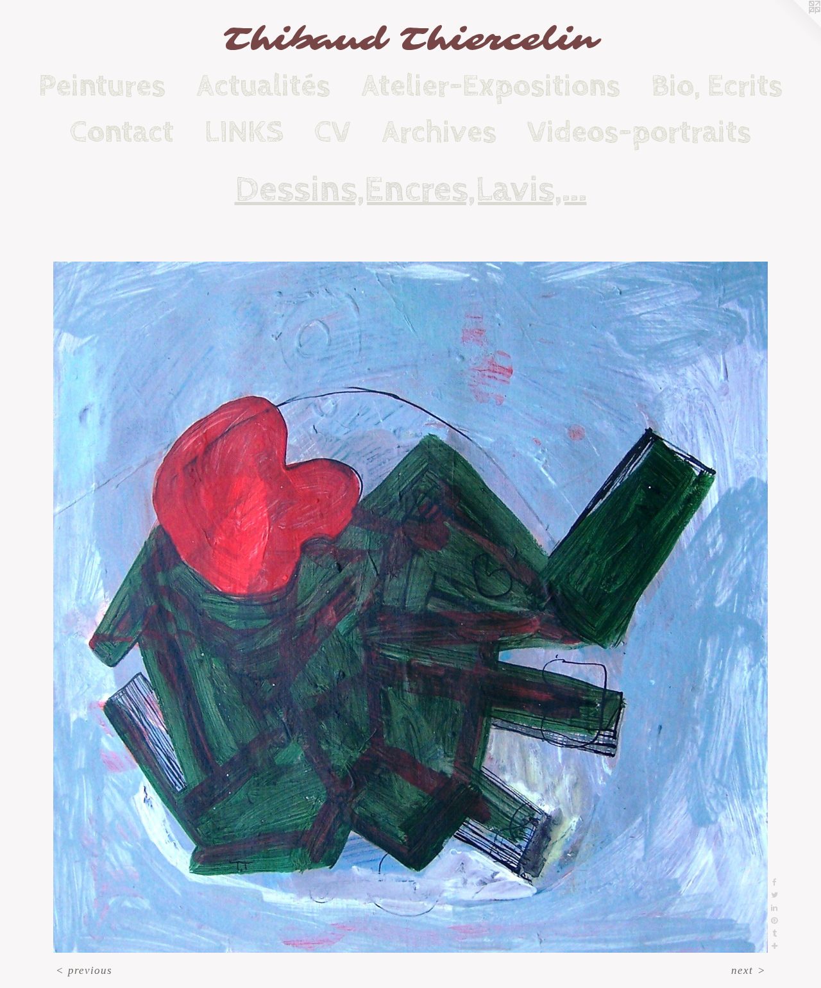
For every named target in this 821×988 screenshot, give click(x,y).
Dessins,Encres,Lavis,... (411, 190)
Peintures (101, 86)
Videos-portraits (639, 132)
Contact (122, 132)
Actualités (263, 86)
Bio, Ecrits (717, 86)
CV (332, 132)
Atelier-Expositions (490, 86)
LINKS (244, 132)
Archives (439, 132)
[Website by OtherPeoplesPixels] (795, 25)
